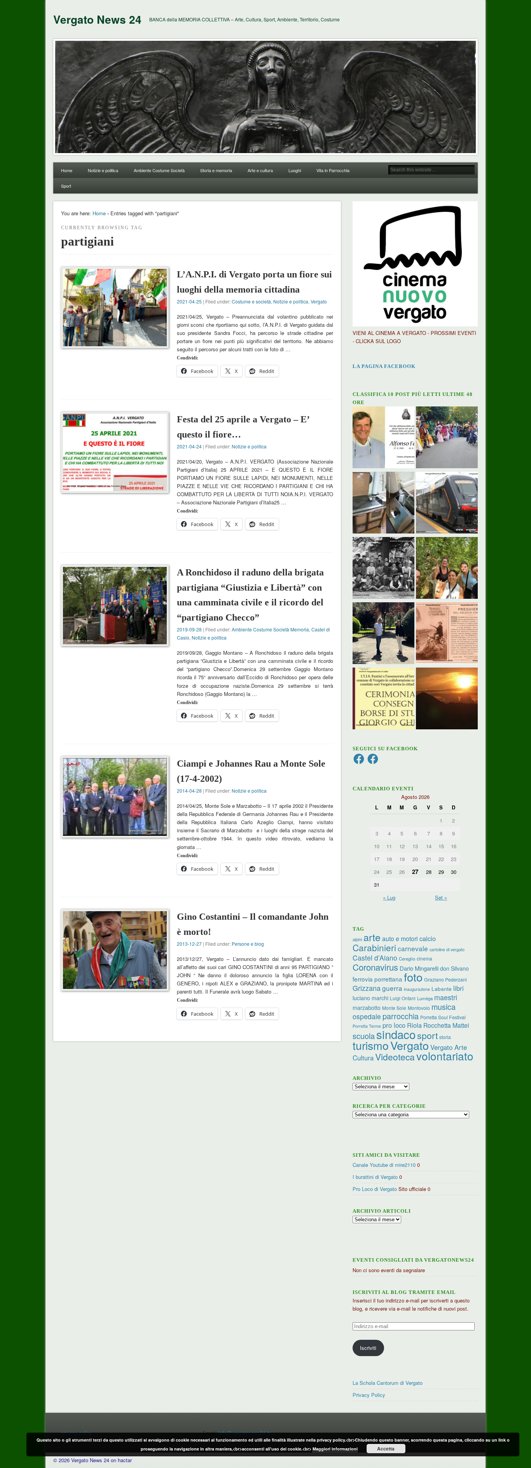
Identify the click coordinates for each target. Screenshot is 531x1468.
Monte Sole (394, 1007)
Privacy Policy (369, 1394)
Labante (441, 988)
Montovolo (419, 1007)
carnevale (413, 948)
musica (443, 1006)
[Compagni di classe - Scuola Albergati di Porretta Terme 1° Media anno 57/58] (383, 569)
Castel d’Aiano (375, 957)
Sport (66, 186)
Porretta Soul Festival (443, 1017)
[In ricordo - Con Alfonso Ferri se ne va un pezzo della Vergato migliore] (383, 438)
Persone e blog (248, 943)
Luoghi (294, 170)
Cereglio (407, 958)
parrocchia (401, 1016)
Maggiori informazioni (335, 1449)
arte (372, 937)
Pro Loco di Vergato (375, 1189)
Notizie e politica (103, 170)
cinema (424, 958)
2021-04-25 (189, 301)
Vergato (319, 301)
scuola (364, 1035)
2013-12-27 (189, 943)
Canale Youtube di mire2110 (384, 1164)
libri (458, 988)
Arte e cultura (260, 170)
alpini (357, 939)
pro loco (394, 1025)
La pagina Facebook (384, 366)
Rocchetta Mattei (446, 1025)
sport (427, 1035)
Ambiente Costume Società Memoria (270, 629)
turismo (371, 1045)
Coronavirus (375, 967)
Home (66, 170)
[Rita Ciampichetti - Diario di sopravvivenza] (447, 699)
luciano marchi (370, 998)
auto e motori (400, 938)
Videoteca (395, 1056)
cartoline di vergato (447, 949)
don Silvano (454, 968)
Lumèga (425, 998)
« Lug (389, 897)
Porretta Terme (367, 1026)
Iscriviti (368, 1347)
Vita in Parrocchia (332, 170)
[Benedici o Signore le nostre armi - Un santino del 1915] (447, 634)
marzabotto (367, 1007)
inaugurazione (417, 989)
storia (445, 1037)
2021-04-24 (189, 446)
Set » (441, 897)
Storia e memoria (216, 170)
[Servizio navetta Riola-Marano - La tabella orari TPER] (447, 503)
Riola (414, 1025)
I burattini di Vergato (375, 1176)
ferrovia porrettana (377, 979)
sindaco (396, 1034)
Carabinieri (374, 947)
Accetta (386, 1448)
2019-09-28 (189, 629)
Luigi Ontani (403, 998)
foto (413, 977)
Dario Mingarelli (419, 968)
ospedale (367, 1016)
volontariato (444, 1056)
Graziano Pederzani (445, 979)
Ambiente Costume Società (159, 170)
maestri (445, 997)
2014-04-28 (189, 790)
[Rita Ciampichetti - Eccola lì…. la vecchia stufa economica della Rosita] (383, 503)
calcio (427, 938)
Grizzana (367, 988)
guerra (392, 988)
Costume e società (251, 301)
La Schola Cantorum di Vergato (388, 1382)
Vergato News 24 (97, 19)
